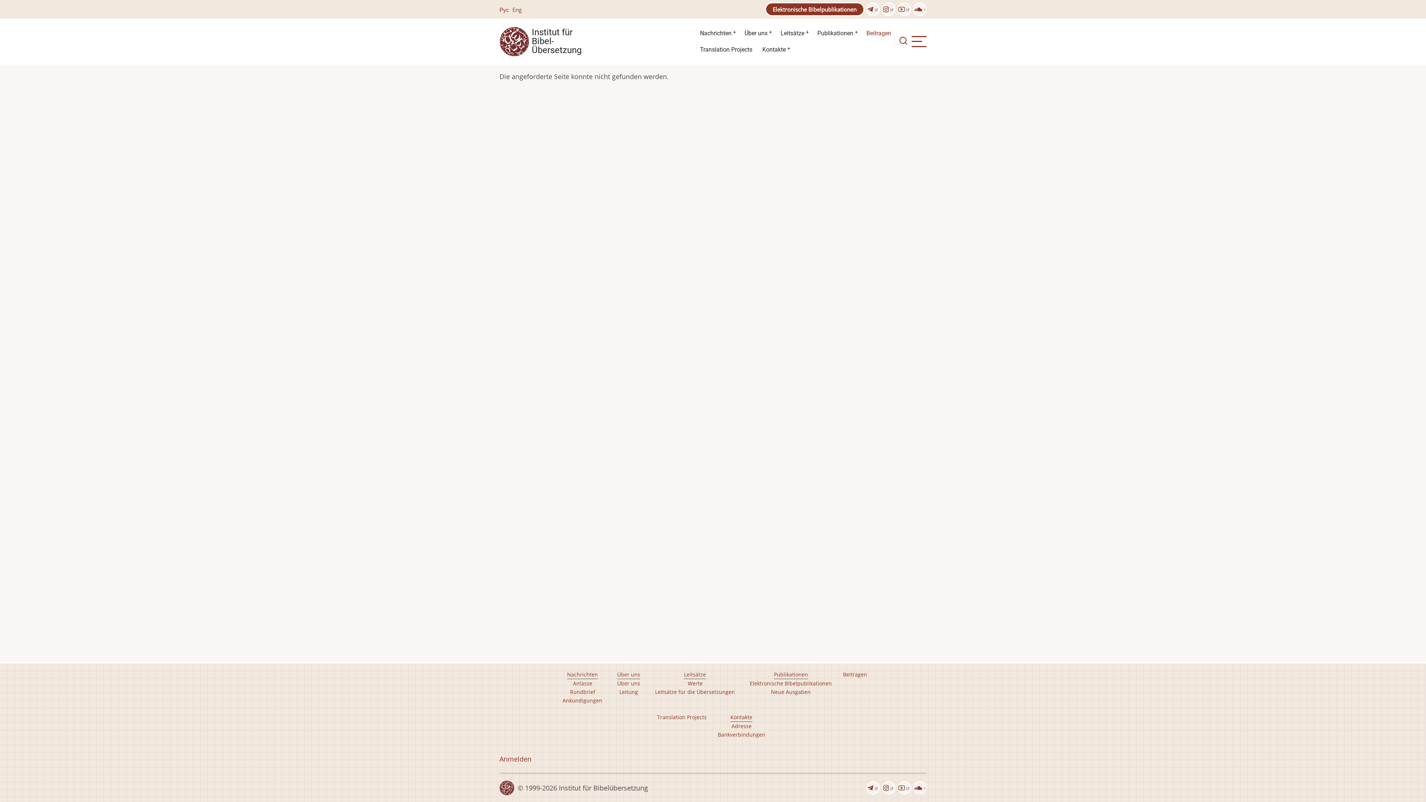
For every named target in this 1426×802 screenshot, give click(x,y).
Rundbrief (582, 691)
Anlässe (582, 683)
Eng (517, 9)
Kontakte (774, 49)
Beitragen (878, 33)
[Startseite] (514, 40)
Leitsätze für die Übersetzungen (695, 691)
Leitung (628, 691)
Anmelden (515, 758)
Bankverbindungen (741, 734)
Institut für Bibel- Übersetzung (557, 41)
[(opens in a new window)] (873, 9)
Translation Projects (726, 49)
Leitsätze (792, 33)
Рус (504, 9)
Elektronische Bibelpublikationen (815, 9)
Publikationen (835, 33)
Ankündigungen (582, 700)
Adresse (742, 726)
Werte (695, 683)
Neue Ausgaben (791, 691)
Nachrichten (716, 33)
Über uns (756, 33)
